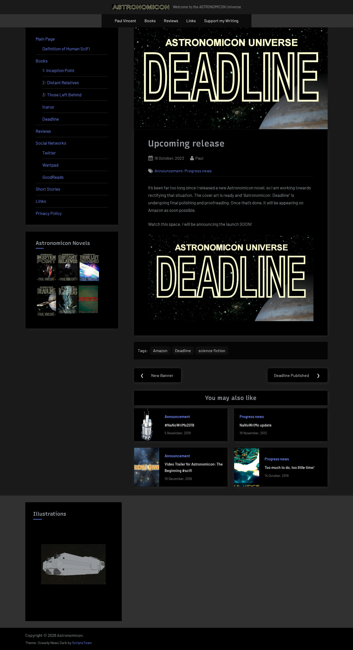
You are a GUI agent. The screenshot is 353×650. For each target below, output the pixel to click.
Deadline (183, 350)
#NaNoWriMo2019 (179, 425)
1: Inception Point (58, 70)
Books (150, 20)
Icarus (48, 106)
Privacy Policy (49, 213)
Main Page (45, 38)
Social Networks (51, 142)
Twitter (49, 152)
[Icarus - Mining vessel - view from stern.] (73, 564)
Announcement (169, 170)
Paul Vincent (125, 20)
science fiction (211, 350)
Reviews (171, 20)
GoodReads (53, 177)
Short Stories (48, 188)
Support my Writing (221, 20)
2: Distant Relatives (60, 82)
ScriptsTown (82, 642)
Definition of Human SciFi (66, 48)
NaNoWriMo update (256, 425)
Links (191, 20)
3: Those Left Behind (61, 94)
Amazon (160, 350)
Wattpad (50, 164)
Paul (199, 157)
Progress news (198, 170)
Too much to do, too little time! (289, 467)
